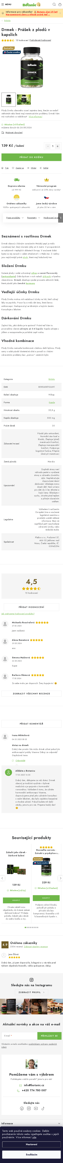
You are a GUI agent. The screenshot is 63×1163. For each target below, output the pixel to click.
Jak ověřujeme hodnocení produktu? (18, 614)
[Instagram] (29, 1108)
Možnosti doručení (14, 132)
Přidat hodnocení (31, 607)
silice (34, 273)
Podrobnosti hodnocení (40, 40)
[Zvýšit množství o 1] (57, 146)
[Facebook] (22, 1108)
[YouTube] (36, 1108)
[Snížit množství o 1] (48, 146)
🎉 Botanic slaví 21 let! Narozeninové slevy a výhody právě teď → (32, 13)
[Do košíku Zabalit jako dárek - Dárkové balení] (16, 900)
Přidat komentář (31, 723)
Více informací (35, 116)
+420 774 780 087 (34, 1090)
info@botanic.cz (34, 1085)
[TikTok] (43, 1108)
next (60, 878)
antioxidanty (8, 276)
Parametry (32, 217)
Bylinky (52, 379)
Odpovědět (20, 760)
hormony (30, 283)
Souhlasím (31, 1154)
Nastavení (31, 1144)
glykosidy (47, 276)
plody (25, 257)
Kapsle (52, 402)
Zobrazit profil (30, 992)
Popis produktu (13, 217)
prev (2, 878)
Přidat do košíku (31, 157)
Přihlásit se (49, 1035)
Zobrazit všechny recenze (31, 693)
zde (34, 1137)
